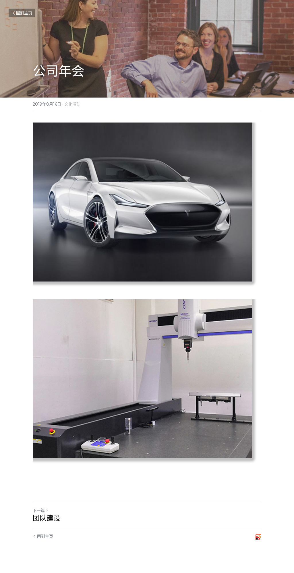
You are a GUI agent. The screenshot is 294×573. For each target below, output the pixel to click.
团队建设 (46, 518)
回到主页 (24, 12)
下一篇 (39, 510)
